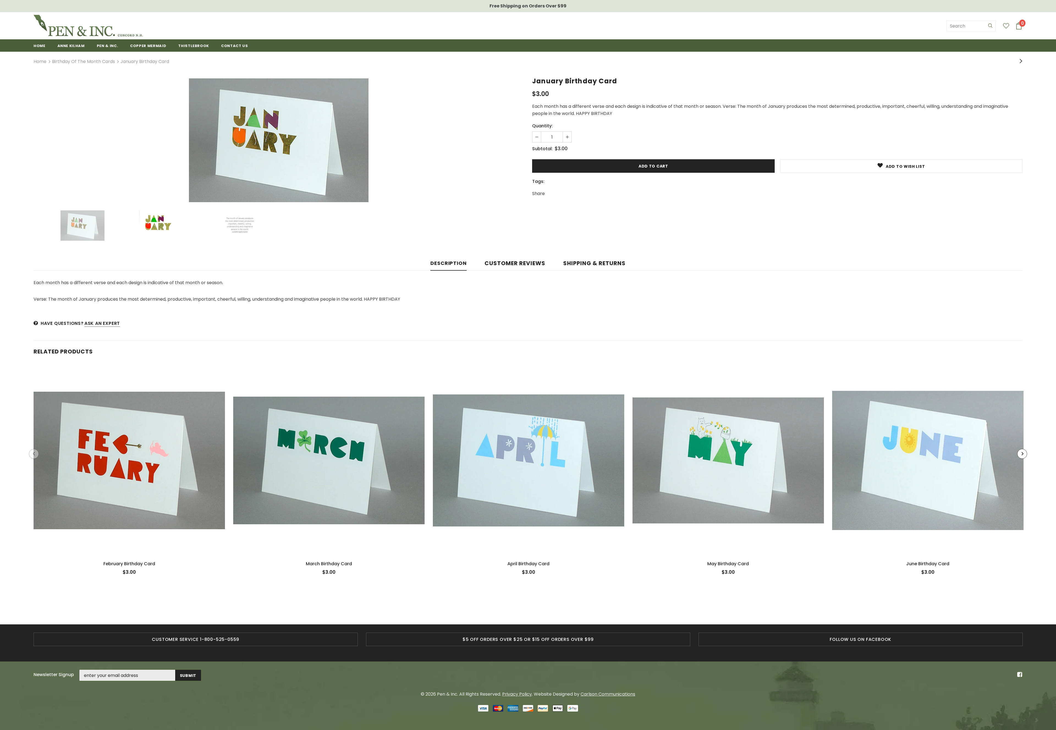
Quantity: (542, 126)
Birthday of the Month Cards (83, 61)
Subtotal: (542, 149)
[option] (279, 140)
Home (40, 61)
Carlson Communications (608, 694)
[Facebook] (1018, 674)
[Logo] (88, 26)
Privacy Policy (517, 694)
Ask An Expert (102, 323)
